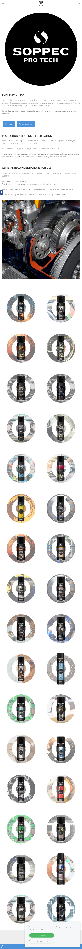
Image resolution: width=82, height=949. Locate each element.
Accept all (42, 935)
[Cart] (2, 946)
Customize (41, 929)
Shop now (8, 124)
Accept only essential (41, 941)
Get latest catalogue (26, 124)
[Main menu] (3, 4)
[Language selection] (79, 4)
